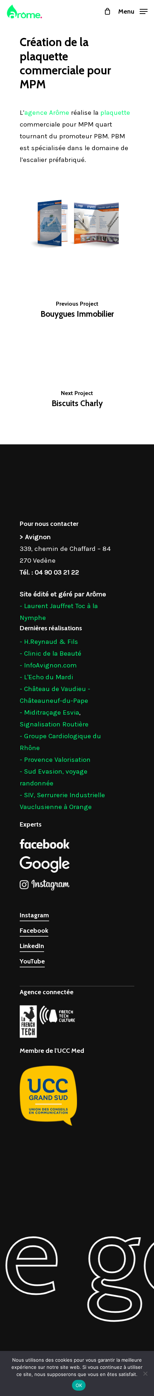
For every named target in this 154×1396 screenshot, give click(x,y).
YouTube (32, 961)
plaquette (115, 113)
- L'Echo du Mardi (46, 677)
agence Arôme (46, 113)
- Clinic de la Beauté (50, 653)
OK (79, 1385)
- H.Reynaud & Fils (49, 642)
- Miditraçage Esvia (49, 712)
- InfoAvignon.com (48, 665)
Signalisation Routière (54, 724)
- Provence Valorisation (55, 760)
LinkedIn (32, 946)
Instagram (34, 915)
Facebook (34, 930)
